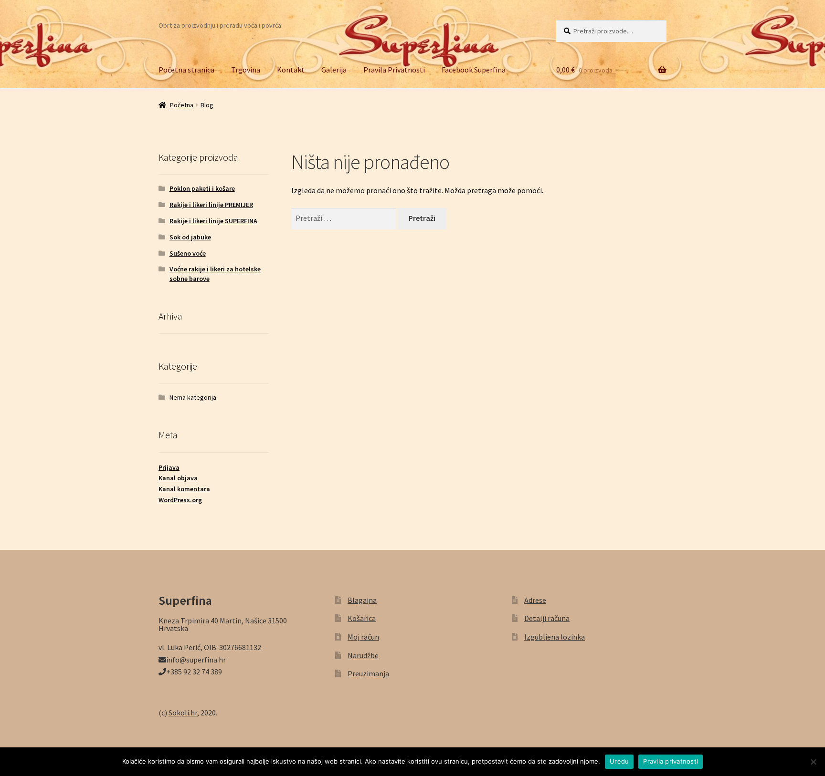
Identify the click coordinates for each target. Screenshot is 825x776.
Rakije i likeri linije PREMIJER (211, 204)
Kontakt (291, 69)
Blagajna (362, 600)
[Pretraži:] (344, 218)
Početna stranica (186, 69)
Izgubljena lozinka (554, 636)
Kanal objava (178, 478)
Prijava (169, 467)
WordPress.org (180, 500)
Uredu (619, 761)
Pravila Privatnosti (394, 69)
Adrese (535, 600)
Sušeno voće (187, 253)
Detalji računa (547, 618)
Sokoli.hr (183, 712)
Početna (181, 105)
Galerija (334, 69)
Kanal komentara (184, 489)
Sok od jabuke (190, 237)
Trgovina (245, 69)
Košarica (362, 618)
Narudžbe (363, 655)
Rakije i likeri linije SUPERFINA (213, 221)
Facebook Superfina (474, 69)
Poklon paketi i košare (202, 188)
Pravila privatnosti (670, 761)
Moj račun (363, 636)
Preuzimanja (368, 673)
